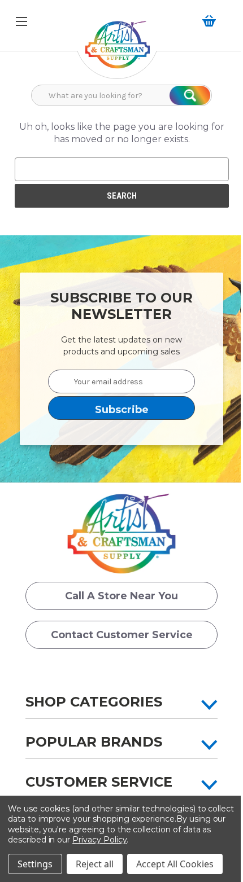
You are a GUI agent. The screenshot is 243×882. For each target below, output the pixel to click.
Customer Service (98, 782)
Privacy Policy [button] (99, 840)
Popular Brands (93, 742)
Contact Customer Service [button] (122, 635)
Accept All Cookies (175, 864)
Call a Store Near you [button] (121, 596)
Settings (35, 864)
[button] (117, 50)
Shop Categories (93, 702)
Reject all (95, 864)
